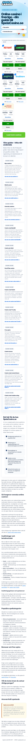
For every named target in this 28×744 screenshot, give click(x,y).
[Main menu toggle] (25, 3)
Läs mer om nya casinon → (11, 176)
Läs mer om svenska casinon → (12, 219)
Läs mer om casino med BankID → (13, 239)
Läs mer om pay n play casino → (13, 281)
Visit (8, 65)
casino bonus (4, 677)
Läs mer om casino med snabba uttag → (13, 407)
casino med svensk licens (14, 532)
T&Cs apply (21, 71)
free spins (13, 677)
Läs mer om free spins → (11, 343)
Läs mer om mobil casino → (11, 198)
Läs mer (4, 41)
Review (8, 68)
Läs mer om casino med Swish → (13, 301)
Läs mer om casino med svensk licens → (12, 386)
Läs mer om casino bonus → (12, 364)
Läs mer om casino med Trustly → (13, 321)
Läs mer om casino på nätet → (12, 259)
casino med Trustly (14, 587)
